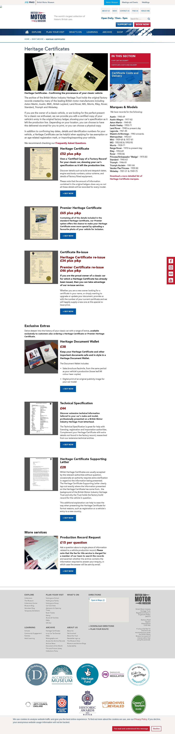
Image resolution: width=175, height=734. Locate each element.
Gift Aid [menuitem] (48, 623)
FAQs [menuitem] (48, 620)
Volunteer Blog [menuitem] (29, 608)
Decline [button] (156, 729)
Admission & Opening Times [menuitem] (53, 609)
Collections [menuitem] (28, 598)
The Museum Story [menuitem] (73, 641)
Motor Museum (112, 2)
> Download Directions (101, 626)
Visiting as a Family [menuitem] (52, 601)
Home (26, 39)
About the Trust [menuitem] (72, 636)
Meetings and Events (130, 2)
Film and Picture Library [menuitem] (54, 648)
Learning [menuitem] (92, 32)
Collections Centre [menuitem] (30, 603)
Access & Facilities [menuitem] (52, 618)
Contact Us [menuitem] (124, 11)
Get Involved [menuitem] (71, 633)
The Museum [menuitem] (29, 601)
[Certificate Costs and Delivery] (130, 86)
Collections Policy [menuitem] (52, 651)
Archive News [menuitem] (50, 643)
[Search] (149, 19)
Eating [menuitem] (48, 615)
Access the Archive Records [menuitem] (55, 641)
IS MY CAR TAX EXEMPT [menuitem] (119, 61)
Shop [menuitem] (120, 32)
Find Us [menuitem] (135, 11)
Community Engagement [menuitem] (33, 633)
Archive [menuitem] (107, 32)
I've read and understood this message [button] (131, 729)
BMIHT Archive (37, 39)
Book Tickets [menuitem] (50, 613)
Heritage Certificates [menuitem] (53, 631)
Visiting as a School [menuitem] (52, 598)
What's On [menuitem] (75, 32)
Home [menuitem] (26, 32)
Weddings (146, 2)
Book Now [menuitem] (142, 24)
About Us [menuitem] (106, 11)
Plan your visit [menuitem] (55, 32)
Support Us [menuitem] (124, 24)
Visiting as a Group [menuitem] (52, 603)
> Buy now (68, 518)
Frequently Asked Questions (70, 143)
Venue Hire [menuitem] (145, 11)
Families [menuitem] (27, 636)
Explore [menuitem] (36, 32)
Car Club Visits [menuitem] (51, 606)
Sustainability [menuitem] (71, 646)
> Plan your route (99, 629)
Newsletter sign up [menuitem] (73, 638)
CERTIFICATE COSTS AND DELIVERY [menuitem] (124, 65)
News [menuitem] (114, 11)
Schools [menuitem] (27, 631)
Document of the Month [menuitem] (54, 646)
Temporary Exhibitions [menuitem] (32, 611)
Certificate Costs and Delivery (125, 74)
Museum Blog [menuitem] (29, 606)
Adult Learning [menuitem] (29, 638)
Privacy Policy (140, 719)
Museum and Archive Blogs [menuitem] (76, 643)
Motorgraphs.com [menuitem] (52, 638)
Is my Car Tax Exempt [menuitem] (53, 633)
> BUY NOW (68, 193)
